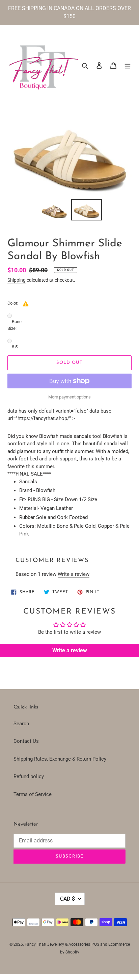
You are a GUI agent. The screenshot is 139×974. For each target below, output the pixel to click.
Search (21, 724)
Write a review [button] (69, 650)
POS (95, 944)
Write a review (73, 574)
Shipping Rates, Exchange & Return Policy (59, 759)
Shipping (16, 280)
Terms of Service (32, 794)
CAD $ (67, 899)
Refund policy (28, 776)
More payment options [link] (69, 396)
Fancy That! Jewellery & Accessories (57, 944)
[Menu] (127, 65)
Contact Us (26, 741)
